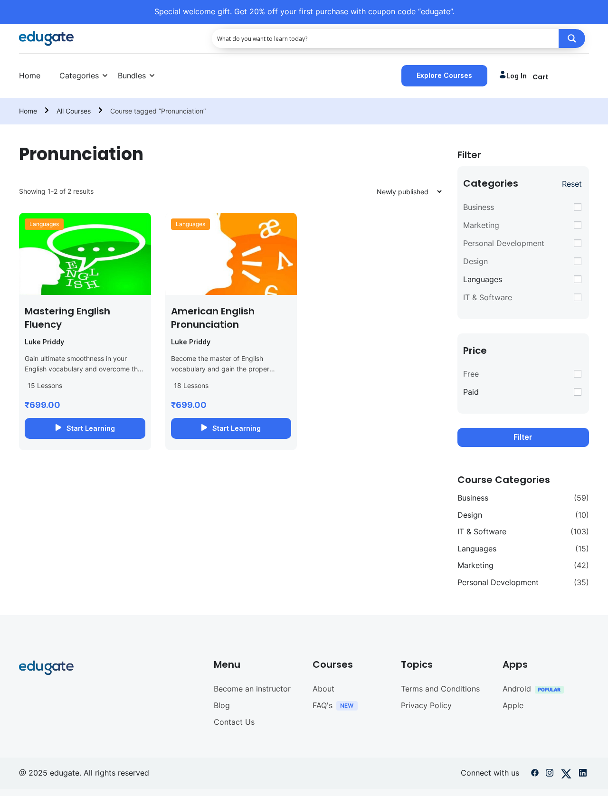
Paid (471, 392)
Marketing (481, 225)
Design (475, 261)
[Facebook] (535, 775)
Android (517, 688)
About (323, 688)
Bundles (132, 75)
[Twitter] (566, 775)
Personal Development (503, 243)
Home (29, 75)
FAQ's (322, 705)
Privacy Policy (426, 705)
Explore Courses (444, 75)
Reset (572, 184)
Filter (522, 437)
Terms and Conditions (440, 688)
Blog (222, 705)
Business (478, 207)
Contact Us (234, 722)
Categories (79, 75)
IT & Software (487, 297)
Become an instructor (252, 688)
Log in (516, 76)
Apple (513, 705)
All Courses (74, 111)
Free (471, 374)
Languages (44, 223)
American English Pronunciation (213, 317)
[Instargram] (549, 775)
